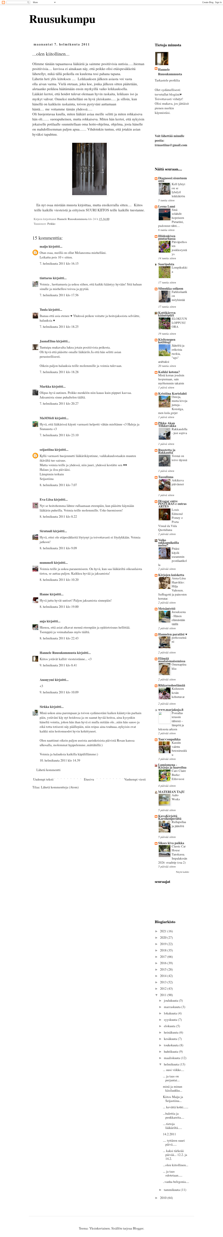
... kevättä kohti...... (175, 1107)
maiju (44, 246)
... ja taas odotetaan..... (172, 1173)
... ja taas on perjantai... (171, 1078)
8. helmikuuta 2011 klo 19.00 (59, 606)
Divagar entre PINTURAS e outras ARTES (172, 504)
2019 (163, 944)
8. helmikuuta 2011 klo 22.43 (59, 638)
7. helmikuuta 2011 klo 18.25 (59, 326)
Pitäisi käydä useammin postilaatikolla (172, 556)
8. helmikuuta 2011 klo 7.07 (58, 485)
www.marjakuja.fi (170, 709)
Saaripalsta (166, 264)
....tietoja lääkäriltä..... (172, 1126)
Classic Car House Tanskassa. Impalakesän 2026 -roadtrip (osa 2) (172, 854)
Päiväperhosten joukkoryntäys (179, 248)
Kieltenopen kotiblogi (166, 340)
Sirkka (44, 706)
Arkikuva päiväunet (178, 482)
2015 (163, 969)
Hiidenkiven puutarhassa (166, 237)
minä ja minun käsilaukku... (172, 1088)
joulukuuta (171, 1000)
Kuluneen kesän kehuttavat (178, 692)
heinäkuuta (171, 1032)
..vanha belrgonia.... (176, 1181)
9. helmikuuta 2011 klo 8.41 (58, 665)
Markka (45, 386)
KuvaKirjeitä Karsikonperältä (169, 817)
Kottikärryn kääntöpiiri (166, 314)
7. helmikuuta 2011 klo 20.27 (59, 403)
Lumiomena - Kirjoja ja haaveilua (172, 766)
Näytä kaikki (182, 871)
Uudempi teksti (43, 779)
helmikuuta (172, 1064)
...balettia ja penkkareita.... (173, 1115)
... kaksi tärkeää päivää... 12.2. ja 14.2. (175, 1155)
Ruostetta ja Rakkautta (166, 451)
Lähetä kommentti (48, 770)
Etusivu (89, 779)
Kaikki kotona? (169, 371)
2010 (163, 1197)
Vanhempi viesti (135, 779)
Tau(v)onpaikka (169, 739)
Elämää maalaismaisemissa (171, 659)
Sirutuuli (46, 531)
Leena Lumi (166, 206)
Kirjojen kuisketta (171, 574)
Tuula (44, 309)
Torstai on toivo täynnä (179, 458)
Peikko (51, 224)
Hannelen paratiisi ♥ (172, 634)
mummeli (46, 562)
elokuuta (170, 1026)
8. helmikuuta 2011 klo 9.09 (58, 548)
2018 (163, 950)
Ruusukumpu (62, 18)
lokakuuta (171, 1013)
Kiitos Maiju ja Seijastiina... (173, 1099)
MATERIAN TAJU (171, 791)
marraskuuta (172, 1007)
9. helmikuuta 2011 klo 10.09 (59, 692)
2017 (163, 956)
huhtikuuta (171, 1051)
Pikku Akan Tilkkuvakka (167, 424)
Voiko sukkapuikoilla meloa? (168, 543)
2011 (163, 995)
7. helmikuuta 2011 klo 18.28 (59, 372)
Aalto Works (176, 797)
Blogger (138, 1228)
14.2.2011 (169, 1134)
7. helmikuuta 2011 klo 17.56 (59, 295)
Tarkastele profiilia (167, 80)
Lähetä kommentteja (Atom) (60, 787)
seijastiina (47, 449)
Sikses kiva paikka (171, 843)
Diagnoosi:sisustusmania (172, 179)
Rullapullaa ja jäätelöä (179, 824)
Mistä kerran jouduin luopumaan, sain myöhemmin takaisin (171, 379)
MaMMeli (47, 418)
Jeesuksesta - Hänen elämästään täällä (179, 618)
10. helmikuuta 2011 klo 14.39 (60, 760)
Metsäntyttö (166, 608)
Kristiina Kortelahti (172, 393)
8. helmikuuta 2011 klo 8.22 (58, 516)
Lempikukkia (179, 269)
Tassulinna (165, 476)
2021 (163, 931)
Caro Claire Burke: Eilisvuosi (179, 775)
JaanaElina (48, 341)
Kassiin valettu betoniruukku (179, 748)
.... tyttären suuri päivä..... (174, 1142)
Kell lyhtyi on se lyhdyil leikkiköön (178, 190)
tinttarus (46, 278)
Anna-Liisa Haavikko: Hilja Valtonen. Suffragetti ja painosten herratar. (172, 588)
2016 (163, 963)
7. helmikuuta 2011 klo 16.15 (59, 263)
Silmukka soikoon (170, 288)
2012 (163, 988)
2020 (163, 937)
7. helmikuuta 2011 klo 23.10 (59, 435)
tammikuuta (172, 1189)
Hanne (44, 594)
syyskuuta (171, 1019)
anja (43, 621)
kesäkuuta (171, 1038)
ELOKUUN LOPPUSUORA (179, 322)
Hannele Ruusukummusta (58, 652)
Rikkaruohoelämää (171, 685)
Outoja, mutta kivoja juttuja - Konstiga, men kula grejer (172, 405)
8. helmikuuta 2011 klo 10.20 (59, 579)
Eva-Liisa (46, 499)
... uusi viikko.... (173, 1070)
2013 (163, 982)
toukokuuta (171, 1045)
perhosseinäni (179, 639)
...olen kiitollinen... (175, 1165)
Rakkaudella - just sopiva (179, 431)
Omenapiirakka (179, 666)
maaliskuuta (172, 1058)
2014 (163, 976)
